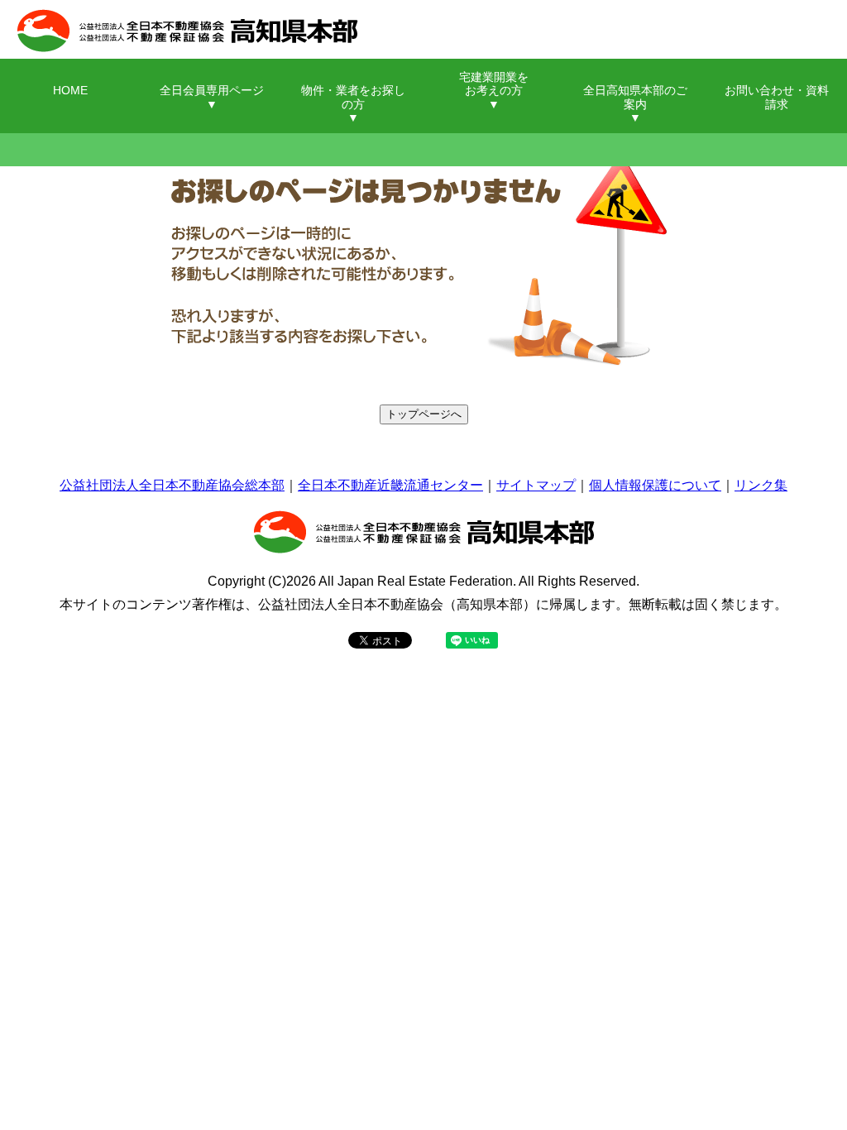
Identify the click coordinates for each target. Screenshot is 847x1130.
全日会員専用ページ (212, 90)
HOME (70, 90)
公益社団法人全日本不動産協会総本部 (172, 485)
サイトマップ (536, 485)
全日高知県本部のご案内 (635, 97)
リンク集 (761, 485)
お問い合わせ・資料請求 (777, 97)
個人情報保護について (655, 485)
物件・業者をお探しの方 (353, 97)
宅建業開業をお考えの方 (494, 84)
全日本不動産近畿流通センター (390, 485)
